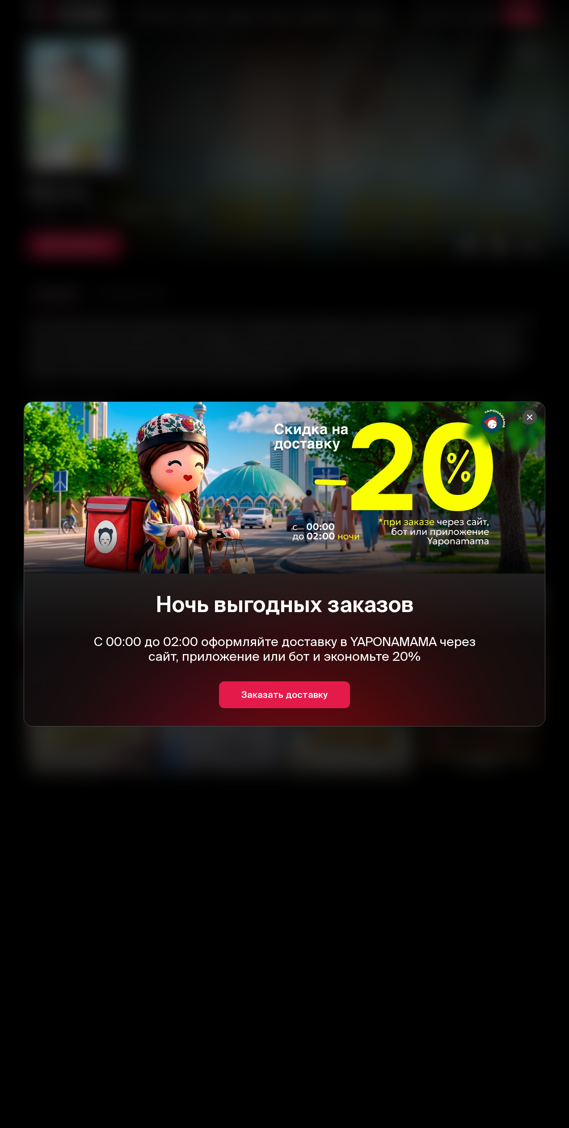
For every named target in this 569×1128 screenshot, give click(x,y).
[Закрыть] (530, 417)
